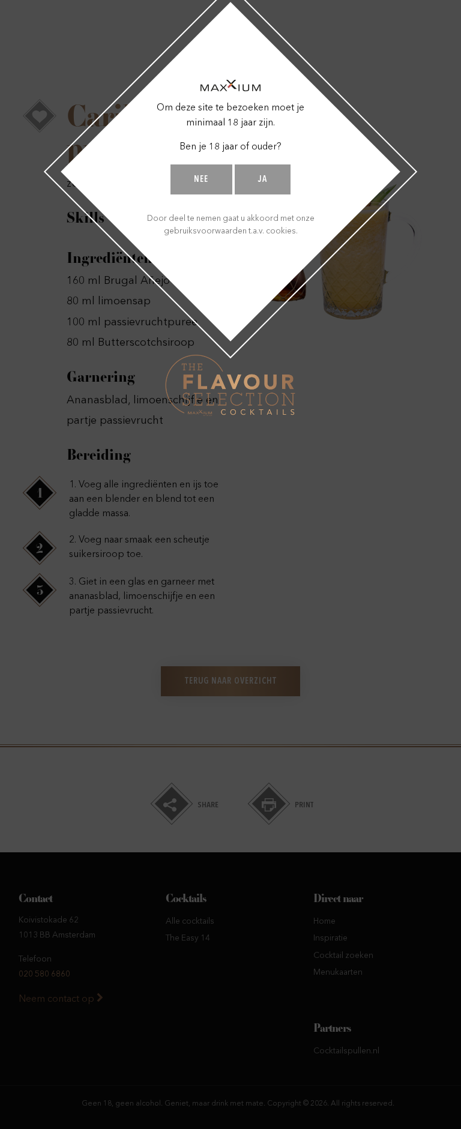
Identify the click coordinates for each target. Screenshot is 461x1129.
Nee (201, 179)
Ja (262, 179)
